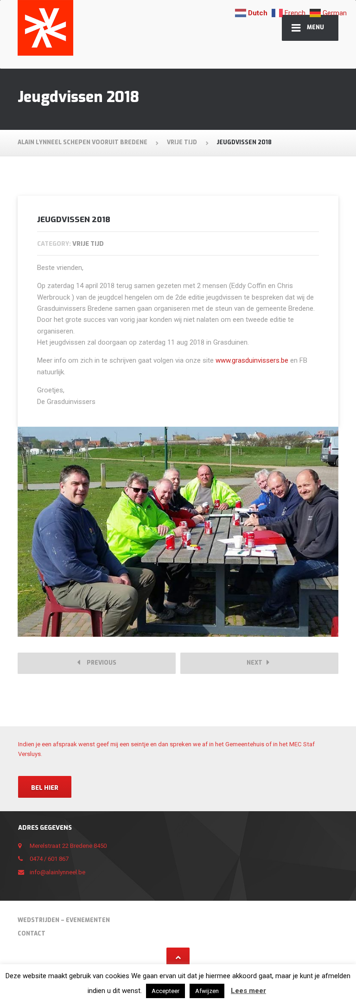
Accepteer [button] (165, 990)
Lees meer (248, 991)
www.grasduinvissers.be (252, 360)
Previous (99, 662)
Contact (31, 933)
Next (257, 662)
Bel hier (44, 788)
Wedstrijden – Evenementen (64, 920)
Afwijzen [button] (207, 990)
